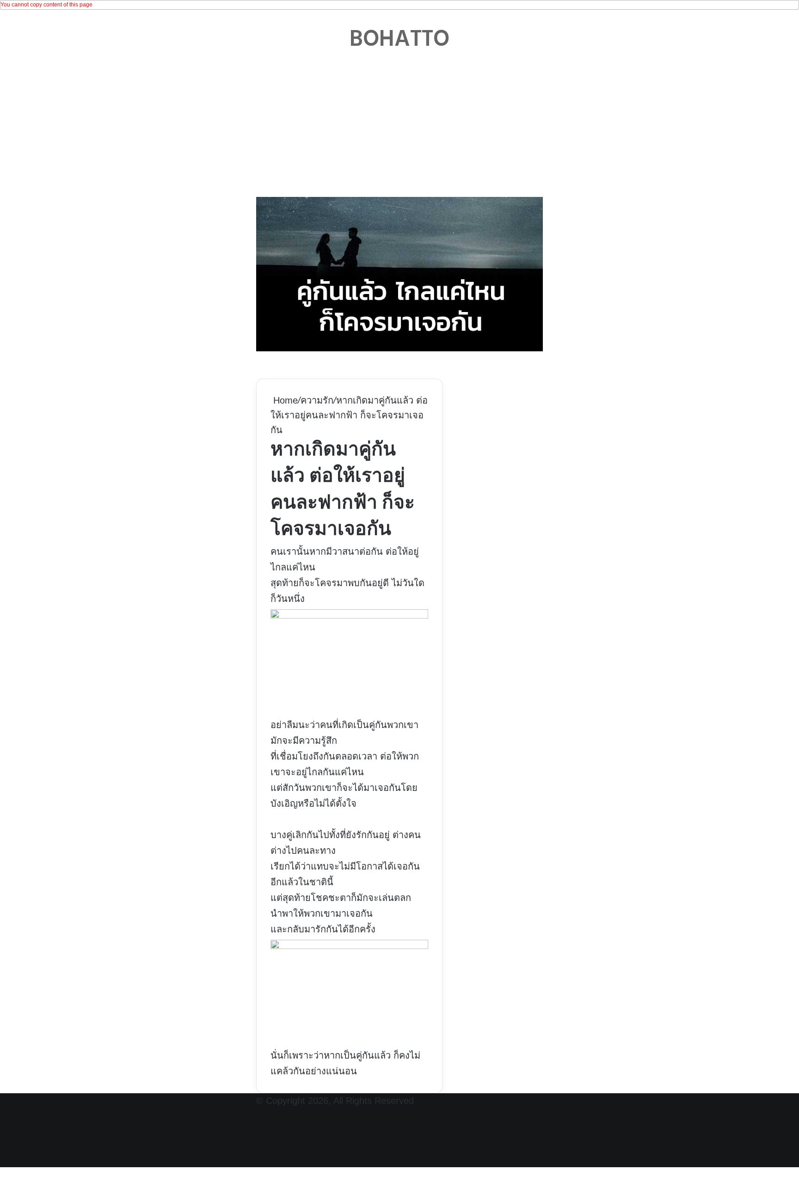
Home (284, 400)
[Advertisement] (399, 123)
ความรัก (317, 400)
